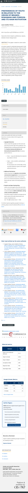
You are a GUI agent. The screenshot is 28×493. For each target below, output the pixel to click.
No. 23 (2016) (14, 6)
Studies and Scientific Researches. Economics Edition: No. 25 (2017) (15, 295)
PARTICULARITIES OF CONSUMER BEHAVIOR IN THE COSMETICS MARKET (14, 246)
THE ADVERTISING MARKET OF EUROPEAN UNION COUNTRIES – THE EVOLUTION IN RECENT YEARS (15, 292)
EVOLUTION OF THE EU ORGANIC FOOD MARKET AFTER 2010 (14, 314)
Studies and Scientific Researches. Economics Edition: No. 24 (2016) (15, 256)
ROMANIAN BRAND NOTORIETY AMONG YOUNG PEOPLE (14, 285)
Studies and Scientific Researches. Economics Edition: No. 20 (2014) (15, 248)
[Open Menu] (1, 1)
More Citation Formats (10, 223)
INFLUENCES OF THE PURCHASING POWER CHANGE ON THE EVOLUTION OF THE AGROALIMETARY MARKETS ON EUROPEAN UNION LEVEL (14, 261)
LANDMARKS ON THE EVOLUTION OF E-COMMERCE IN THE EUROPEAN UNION (13, 270)
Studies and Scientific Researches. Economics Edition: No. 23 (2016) (15, 287)
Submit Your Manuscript (14, 425)
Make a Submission (8, 325)
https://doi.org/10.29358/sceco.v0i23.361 (14, 32)
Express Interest (7, 443)
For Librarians (5, 458)
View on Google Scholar (8, 394)
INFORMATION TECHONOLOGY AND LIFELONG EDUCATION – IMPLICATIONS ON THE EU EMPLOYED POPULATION (15, 308)
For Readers (4, 453)
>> (4, 320)
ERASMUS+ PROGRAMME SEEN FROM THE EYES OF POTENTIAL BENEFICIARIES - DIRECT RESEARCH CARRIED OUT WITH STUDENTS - (15, 278)
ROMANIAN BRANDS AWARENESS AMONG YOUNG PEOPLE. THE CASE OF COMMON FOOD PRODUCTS (15, 253)
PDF (4, 100)
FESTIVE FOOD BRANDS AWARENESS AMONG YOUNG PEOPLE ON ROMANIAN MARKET (15, 299)
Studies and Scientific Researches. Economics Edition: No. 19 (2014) (15, 310)
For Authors (4, 456)
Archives (7, 6)
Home (3, 6)
